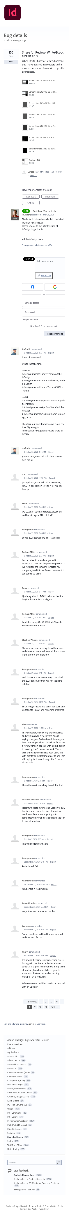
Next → (55, 1007)
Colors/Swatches (14, 1076)
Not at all (33, 197)
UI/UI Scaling (13, 1149)
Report (51, 353)
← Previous (31, 1001)
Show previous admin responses (37, 245)
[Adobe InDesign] (12, 13)
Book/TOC (12, 1068)
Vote (11, 61)
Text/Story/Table (14, 1145)
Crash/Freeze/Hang (16, 1080)
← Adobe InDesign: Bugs (15, 40)
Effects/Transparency (16, 1088)
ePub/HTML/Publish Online (19, 1092)
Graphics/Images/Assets (18, 1096)
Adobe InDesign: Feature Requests (29, 1179)
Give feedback (21, 1170)
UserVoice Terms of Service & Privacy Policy (38, 1206)
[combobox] (32, 1162)
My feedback (13, 1052)
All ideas (11, 1048)
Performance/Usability (17, 1120)
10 (40, 1007)
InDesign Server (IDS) (17, 1104)
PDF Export (12, 1116)
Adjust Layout (13, 1060)
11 (46, 1007)
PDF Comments (14, 1112)
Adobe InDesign (12, 1206)
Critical (33, 203)
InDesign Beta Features (24, 1189)
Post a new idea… (15, 1044)
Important (52, 197)
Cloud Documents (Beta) (18, 1072)
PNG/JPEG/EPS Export (17, 1124)
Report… (33, 175)
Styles (10, 1141)
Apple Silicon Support (17, 1064)
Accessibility (13, 1056)
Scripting (11, 1133)
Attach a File (46, 275)
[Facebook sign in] (32, 287)
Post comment (55, 333)
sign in (31, 1024)
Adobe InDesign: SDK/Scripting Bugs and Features (36, 1183)
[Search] (59, 1162)
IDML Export (13, 1100)
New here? (43, 326)
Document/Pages (15, 1084)
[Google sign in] (55, 287)
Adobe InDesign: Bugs (18, 1040)
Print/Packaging (14, 1129)
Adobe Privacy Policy (40, 1209)
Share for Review (40, 1040)
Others (10, 1108)
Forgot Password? (31, 319)
